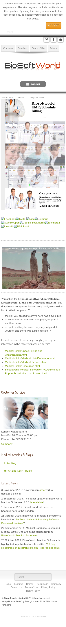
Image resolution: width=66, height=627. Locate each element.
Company (8, 48)
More (10, 31)
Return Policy (33, 591)
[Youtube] (61, 40)
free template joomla (33, 616)
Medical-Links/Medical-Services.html (26, 362)
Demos (29, 584)
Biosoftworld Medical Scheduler (19, 535)
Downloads (42, 584)
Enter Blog (10, 463)
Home (8, 584)
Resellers (22, 48)
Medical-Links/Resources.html (22, 366)
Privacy (53, 48)
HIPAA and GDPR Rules (18, 470)
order (42, 490)
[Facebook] (54, 40)
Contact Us (16, 587)
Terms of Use (38, 48)
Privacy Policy (48, 587)
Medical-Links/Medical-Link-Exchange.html (29, 358)
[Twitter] (47, 40)
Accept (53, 25)
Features (18, 584)
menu (35, 84)
